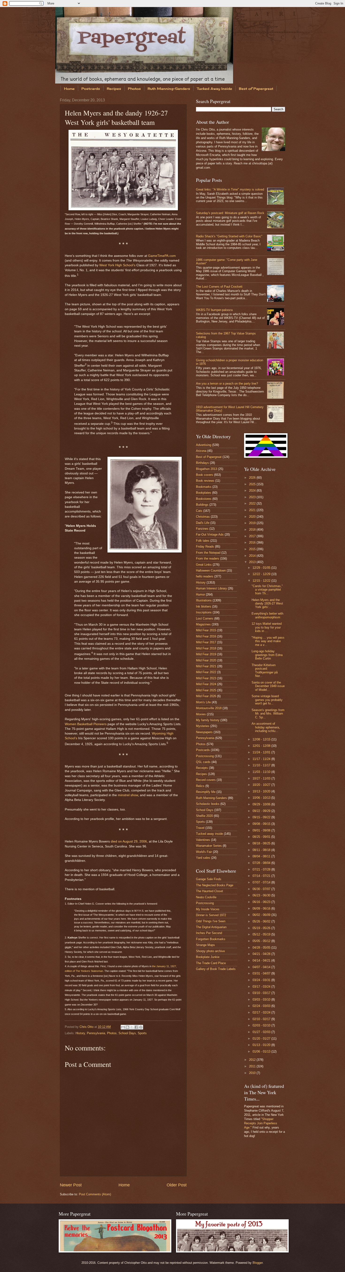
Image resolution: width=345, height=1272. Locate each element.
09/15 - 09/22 (262, 817)
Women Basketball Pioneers (86, 724)
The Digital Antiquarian (211, 927)
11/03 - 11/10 (262, 772)
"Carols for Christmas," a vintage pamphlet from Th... (267, 589)
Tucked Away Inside (214, 89)
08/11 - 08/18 (262, 850)
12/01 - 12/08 (262, 745)
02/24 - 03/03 (262, 1006)
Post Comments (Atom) (95, 1194)
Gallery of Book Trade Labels (216, 969)
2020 (253, 516)
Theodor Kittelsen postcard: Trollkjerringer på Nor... (265, 670)
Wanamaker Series (209, 845)
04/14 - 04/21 (262, 960)
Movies (201, 714)
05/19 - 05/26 (262, 928)
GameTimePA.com (162, 256)
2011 (253, 1066)
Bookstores (203, 499)
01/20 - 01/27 (262, 1038)
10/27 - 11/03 (262, 778)
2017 (253, 536)
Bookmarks (203, 487)
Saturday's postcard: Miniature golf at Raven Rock (230, 213)
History (80, 1033)
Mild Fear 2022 (206, 672)
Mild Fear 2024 (206, 684)
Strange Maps (205, 945)
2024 (253, 490)
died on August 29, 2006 (129, 841)
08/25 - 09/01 (262, 837)
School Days (127, 1033)
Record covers (206, 780)
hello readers (204, 576)
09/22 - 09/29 (262, 811)
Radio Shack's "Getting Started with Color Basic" (229, 236)
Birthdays (202, 463)
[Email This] (123, 1027)
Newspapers (204, 732)
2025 (253, 484)
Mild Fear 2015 (206, 630)
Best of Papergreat (256, 89)
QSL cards (203, 762)
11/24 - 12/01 (262, 752)
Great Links (204, 564)
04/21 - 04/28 (262, 954)
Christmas (203, 516)
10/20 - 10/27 (262, 785)
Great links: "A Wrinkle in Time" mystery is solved (230, 189)
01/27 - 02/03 (262, 1032)
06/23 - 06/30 (262, 895)
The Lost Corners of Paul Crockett (219, 286)
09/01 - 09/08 (262, 830)
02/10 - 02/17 (262, 1019)
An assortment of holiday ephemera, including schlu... (266, 727)
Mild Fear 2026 (206, 696)
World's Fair (204, 852)
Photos (134, 89)
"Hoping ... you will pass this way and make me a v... (268, 641)
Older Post (177, 1185)
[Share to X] (132, 1027)
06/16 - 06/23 (262, 902)
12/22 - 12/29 (262, 574)
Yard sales (203, 857)
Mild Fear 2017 (206, 642)
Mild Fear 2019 (206, 654)
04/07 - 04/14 (262, 967)
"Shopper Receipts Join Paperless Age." (260, 1123)
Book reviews (205, 480)
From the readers (207, 558)
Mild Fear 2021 (206, 666)
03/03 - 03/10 (262, 999)
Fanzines (202, 528)
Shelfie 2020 (204, 816)
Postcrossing (205, 756)
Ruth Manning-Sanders (169, 89)
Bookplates (203, 492)
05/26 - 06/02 (262, 921)
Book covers (204, 475)
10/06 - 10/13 (262, 797)
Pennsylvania (96, 1033)
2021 (253, 510)
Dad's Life (202, 523)
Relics (200, 786)
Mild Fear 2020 (206, 660)
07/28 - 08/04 (262, 863)
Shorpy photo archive (210, 951)
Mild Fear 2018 (206, 648)
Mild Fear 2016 (206, 636)
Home (69, 89)
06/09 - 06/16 (262, 908)
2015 (253, 549)
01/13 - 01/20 (262, 1045)
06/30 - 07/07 (262, 889)
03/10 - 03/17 (262, 993)
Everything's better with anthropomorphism (267, 615)
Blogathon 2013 (206, 469)
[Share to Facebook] (136, 1027)
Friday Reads (205, 546)
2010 (253, 1073)
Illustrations (204, 600)
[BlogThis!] (127, 1027)
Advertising (203, 445)
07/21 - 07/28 (262, 869)
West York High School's (117, 265)
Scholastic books (207, 804)
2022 (253, 503)
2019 (253, 523)
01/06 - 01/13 (262, 1051)
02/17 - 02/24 (262, 1012)
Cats (199, 511)
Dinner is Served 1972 (211, 915)
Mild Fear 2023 (206, 678)
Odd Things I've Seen (210, 921)
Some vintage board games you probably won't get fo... (267, 699)
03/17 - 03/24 (262, 986)
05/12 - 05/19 (262, 934)
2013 (253, 562)
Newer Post (71, 1185)
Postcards (90, 89)
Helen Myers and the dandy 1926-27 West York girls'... (267, 603)
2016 (253, 542)
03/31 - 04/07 (262, 973)
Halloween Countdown (211, 570)
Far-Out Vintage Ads (210, 534)
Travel (200, 828)
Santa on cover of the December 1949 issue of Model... (268, 686)
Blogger (258, 1262)
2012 (253, 1059)
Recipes (114, 89)
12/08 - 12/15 (262, 739)
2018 (253, 529)
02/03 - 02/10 (262, 1025)
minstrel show (128, 795)
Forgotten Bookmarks (210, 939)
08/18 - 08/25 (262, 843)
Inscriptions (204, 612)
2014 (253, 555)
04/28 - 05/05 (262, 947)
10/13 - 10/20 (262, 791)
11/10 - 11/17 (262, 765)
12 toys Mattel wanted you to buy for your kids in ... (267, 627)
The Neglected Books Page (214, 885)
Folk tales (202, 540)
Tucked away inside (209, 833)
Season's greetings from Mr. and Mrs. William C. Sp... (268, 713)
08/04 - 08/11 (262, 856)
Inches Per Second (209, 933)
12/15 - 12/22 (262, 580)
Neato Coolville (206, 897)
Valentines (203, 840)
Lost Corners (204, 618)
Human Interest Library (211, 588)
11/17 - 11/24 (262, 759)
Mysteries (202, 726)
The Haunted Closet (209, 891)
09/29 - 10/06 (262, 804)
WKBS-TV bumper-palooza (214, 310)
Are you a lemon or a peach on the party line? (227, 383)
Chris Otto (87, 1027)
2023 (253, 497)
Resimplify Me (205, 792)
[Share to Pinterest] (140, 1027)
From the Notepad (208, 552)
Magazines (203, 624)
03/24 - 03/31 (262, 980)
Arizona (201, 451)
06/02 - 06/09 (262, 915)
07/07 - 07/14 (262, 882)
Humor (200, 594)
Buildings (202, 504)
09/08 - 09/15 (262, 824)
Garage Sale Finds (208, 879)
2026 (253, 477)
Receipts (202, 768)
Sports (142, 1033)
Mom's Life (203, 702)
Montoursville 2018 (209, 708)
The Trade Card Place (211, 963)
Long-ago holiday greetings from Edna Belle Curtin (267, 654)
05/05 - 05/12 (262, 941)
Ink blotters (203, 606)
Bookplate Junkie (207, 957)
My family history (207, 720)
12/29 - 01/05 (262, 567)
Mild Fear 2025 (206, 690)
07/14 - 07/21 (262, 876)
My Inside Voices (207, 909)
